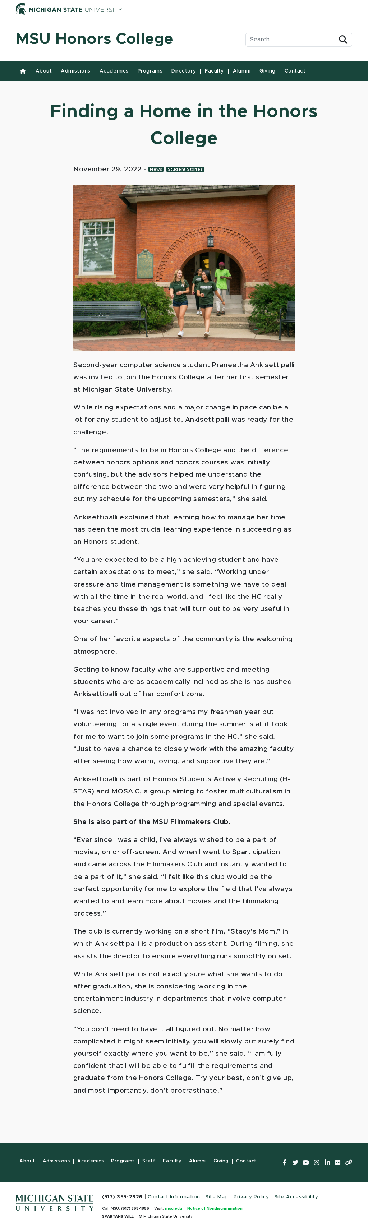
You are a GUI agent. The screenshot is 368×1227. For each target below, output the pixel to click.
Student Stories (185, 169)
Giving (267, 71)
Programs (150, 71)
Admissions (76, 71)
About (44, 71)
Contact (295, 71)
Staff (149, 1161)
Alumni (241, 71)
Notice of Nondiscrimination (215, 1208)
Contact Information (174, 1196)
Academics (114, 71)
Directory (183, 71)
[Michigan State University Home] (54, 1201)
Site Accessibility (296, 1196)
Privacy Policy (251, 1196)
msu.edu (173, 1208)
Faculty (214, 71)
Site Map (217, 1196)
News (156, 169)
